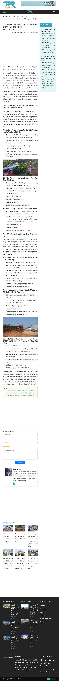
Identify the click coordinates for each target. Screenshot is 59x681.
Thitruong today (45, 672)
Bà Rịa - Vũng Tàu (45, 618)
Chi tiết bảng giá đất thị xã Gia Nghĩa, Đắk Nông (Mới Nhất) (21, 393)
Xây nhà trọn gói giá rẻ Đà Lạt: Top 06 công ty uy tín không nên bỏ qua (20, 563)
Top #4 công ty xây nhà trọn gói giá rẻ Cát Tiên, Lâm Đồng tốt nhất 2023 (8, 563)
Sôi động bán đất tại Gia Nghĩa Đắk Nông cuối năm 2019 (20, 395)
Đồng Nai (43, 612)
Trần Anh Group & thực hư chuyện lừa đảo (34, 639)
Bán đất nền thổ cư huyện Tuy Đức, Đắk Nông (48, 58)
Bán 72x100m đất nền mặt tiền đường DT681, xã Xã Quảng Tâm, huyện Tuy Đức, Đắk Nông (48, 83)
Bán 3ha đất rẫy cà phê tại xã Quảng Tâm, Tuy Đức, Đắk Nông (48, 45)
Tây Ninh (42, 615)
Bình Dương (43, 609)
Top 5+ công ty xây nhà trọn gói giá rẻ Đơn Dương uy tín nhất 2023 (33, 563)
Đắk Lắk (42, 622)
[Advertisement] (20, 50)
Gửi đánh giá (21, 462)
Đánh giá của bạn (32, 32)
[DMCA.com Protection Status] (51, 679)
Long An (42, 605)
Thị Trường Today (16, 679)
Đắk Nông (25, 16)
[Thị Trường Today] (29, 12)
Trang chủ (7, 16)
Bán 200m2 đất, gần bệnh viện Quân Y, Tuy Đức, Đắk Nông (48, 65)
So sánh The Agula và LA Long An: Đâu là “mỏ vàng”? (15, 641)
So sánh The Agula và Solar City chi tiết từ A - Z (15, 626)
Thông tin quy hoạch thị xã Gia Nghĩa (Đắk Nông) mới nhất (21, 390)
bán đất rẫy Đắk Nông (19, 239)
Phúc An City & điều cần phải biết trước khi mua (34, 624)
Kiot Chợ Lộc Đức (47, 669)
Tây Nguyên (16, 16)
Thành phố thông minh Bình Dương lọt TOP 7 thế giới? (34, 609)
